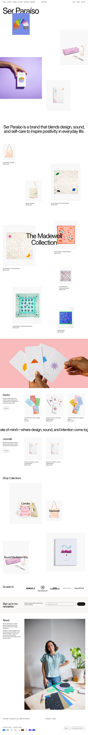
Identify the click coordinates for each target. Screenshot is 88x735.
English (66, 728)
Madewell (32, 2)
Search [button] (78, 2)
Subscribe (81, 604)
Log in (73, 2)
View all (6, 408)
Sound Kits (26, 2)
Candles (15, 2)
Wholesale (48, 718)
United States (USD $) (77, 728)
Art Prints (20, 2)
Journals (9, 2)
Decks (4, 2)
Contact (54, 718)
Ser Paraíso (8, 727)
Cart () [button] (83, 2)
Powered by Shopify (17, 727)
